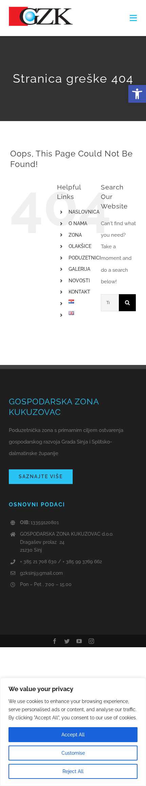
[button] (137, 94)
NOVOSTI (79, 280)
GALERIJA (79, 269)
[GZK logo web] (41, 9)
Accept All (73, 734)
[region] (73, 732)
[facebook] (54, 641)
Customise (73, 753)
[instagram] (91, 641)
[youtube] (79, 641)
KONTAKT (79, 292)
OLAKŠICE (80, 246)
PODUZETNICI (85, 258)
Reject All (73, 771)
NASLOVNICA (84, 212)
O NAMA (78, 223)
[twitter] (67, 641)
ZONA (75, 235)
